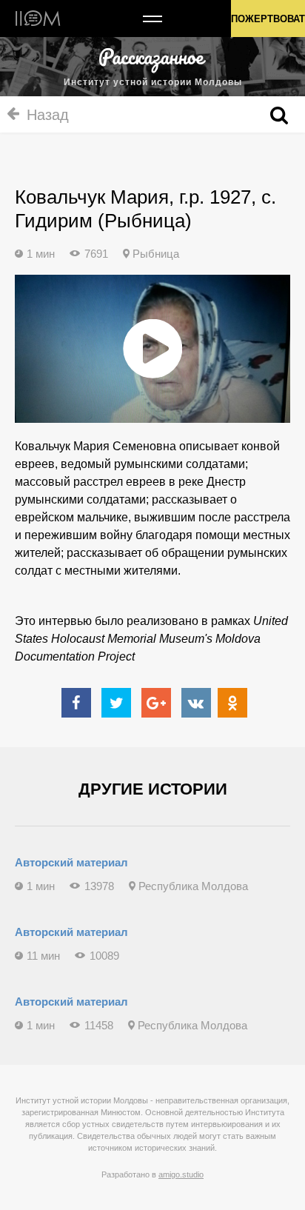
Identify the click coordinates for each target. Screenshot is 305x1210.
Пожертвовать (268, 18)
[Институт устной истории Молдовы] (38, 18)
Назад (48, 115)
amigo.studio (181, 1174)
